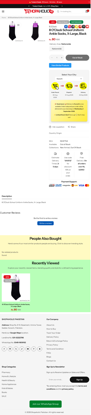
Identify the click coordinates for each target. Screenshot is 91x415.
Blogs (48, 356)
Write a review (45, 223)
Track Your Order (52, 332)
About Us (49, 324)
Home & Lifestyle (9, 376)
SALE (4, 395)
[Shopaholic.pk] (37, 11)
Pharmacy (6, 372)
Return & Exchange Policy (56, 340)
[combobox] (67, 11)
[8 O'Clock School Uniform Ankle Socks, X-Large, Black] (16, 287)
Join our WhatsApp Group (45, 403)
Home (4, 17)
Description (7, 196)
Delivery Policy (52, 336)
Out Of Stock (75, 147)
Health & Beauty (8, 380)
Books (4, 391)
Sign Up (78, 379)
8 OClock (52, 26)
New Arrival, (64, 147)
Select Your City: (67, 74)
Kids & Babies (7, 388)
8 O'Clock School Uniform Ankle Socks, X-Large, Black (15, 305)
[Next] (61, 6)
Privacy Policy (51, 344)
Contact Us (50, 360)
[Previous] (28, 6)
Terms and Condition (54, 348)
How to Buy (50, 328)
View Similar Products (59, 65)
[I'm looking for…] (56, 11)
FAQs (48, 352)
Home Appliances (9, 384)
